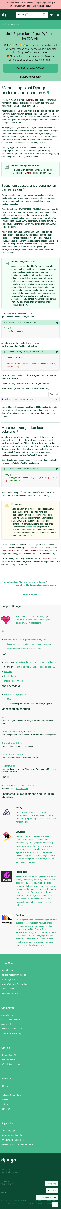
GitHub (4, 1086)
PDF (27, 785)
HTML (21, 785)
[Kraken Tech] (6, 881)
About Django (7, 970)
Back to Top (31, 594)
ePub (32, 785)
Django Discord (8, 1060)
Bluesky (4, 1100)
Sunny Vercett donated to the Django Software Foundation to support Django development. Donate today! (33, 619)
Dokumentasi (10, 24)
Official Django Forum (12, 754)
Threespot (8, 1184)
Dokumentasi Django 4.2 (15, 694)
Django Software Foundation (14, 984)
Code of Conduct (8, 989)
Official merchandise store (12, 1140)
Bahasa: (52, 1191)
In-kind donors (10, 1172)
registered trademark (18, 1203)
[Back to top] (55, 1204)
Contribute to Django (10, 1019)
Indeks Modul (15, 731)
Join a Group (7, 1015)
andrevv (8, 1192)
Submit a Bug (7, 1024)
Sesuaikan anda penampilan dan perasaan (29, 644)
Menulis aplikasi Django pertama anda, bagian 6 (25, 639)
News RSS (5, 1109)
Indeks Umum (10, 676)
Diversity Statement (10, 993)
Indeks (4, 731)
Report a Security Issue (11, 1029)
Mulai (9, 699)
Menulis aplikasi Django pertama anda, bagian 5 (25, 582)
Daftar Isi (30, 731)
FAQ (3, 717)
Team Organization (9, 979)
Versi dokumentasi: (47, 1197)
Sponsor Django (8, 1130)
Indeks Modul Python (13, 681)
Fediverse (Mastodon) (11, 1095)
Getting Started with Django (13, 975)
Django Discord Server (12, 743)
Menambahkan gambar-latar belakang (24, 649)
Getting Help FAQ (8, 1055)
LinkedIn (5, 1104)
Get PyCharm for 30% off (30, 68)
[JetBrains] (6, 841)
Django (4, 14)
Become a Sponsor (30, 77)
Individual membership (11, 1033)
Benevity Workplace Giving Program (17, 1144)
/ (51, 394)
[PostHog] (6, 923)
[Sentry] (6, 816)
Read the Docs (22, 788)
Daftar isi (8, 671)
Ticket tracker (8, 766)
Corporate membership (11, 1135)
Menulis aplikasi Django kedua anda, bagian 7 (37, 585)
